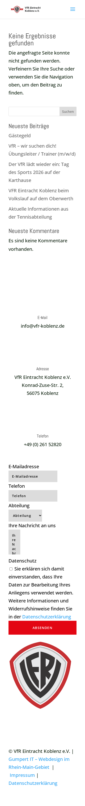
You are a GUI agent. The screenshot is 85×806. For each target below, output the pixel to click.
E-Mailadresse (23, 466)
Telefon (16, 486)
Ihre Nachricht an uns (32, 525)
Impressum (22, 775)
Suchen (68, 111)
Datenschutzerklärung (46, 616)
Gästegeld (19, 135)
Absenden (42, 627)
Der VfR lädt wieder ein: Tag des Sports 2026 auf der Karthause (38, 172)
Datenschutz (22, 561)
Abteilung (19, 505)
